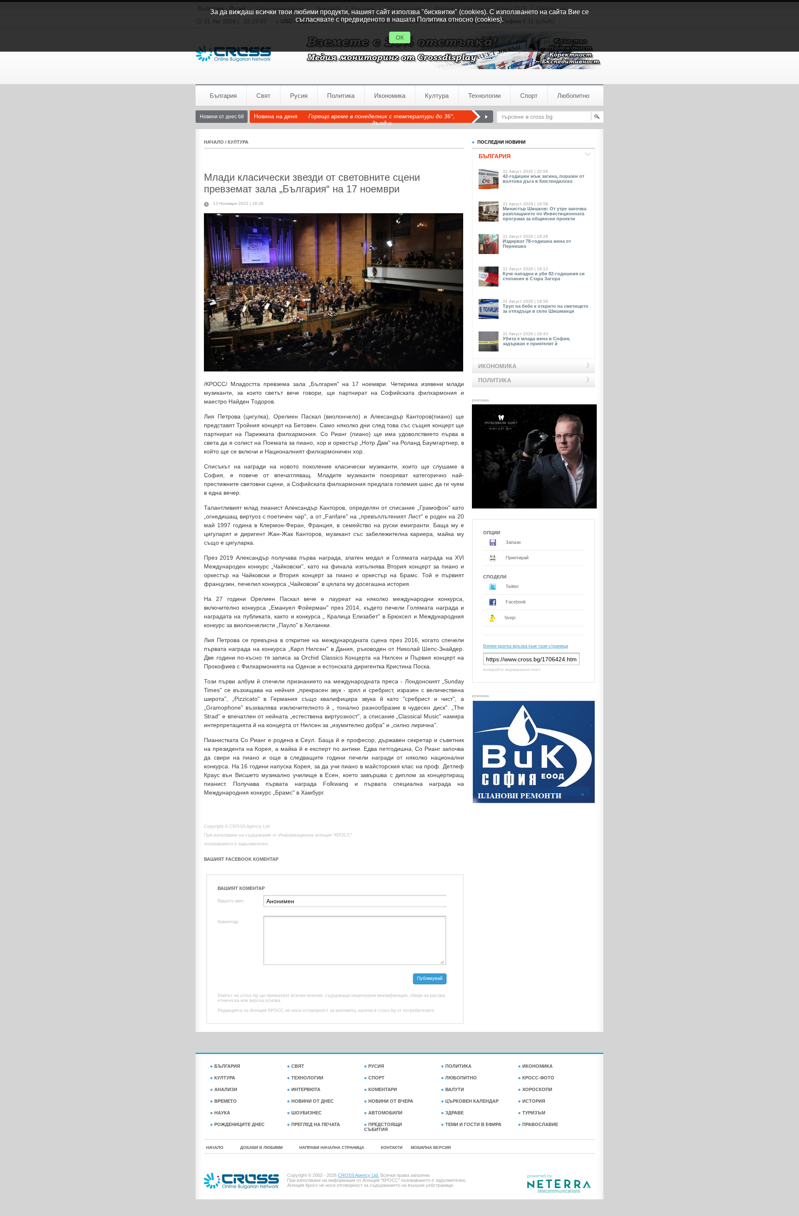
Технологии (484, 95)
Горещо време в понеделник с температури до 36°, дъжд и (381, 119)
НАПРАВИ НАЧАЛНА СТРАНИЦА (331, 1147)
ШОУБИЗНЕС (306, 1112)
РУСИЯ (376, 1066)
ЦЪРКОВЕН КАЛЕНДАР (472, 1101)
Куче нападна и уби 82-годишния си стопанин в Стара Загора (544, 276)
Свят (263, 95)
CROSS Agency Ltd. (358, 1175)
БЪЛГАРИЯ (227, 1066)
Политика (341, 95)
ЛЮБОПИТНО (461, 1077)
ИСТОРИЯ (533, 1101)
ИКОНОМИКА (537, 1066)
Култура (437, 95)
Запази (512, 542)
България (223, 95)
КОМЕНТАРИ (382, 1089)
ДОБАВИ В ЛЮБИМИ (261, 1147)
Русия (299, 95)
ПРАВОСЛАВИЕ (540, 1124)
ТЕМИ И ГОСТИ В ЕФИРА (473, 1124)
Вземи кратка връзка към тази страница (525, 645)
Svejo (509, 617)
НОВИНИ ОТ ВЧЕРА (390, 1101)
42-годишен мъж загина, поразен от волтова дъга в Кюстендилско (543, 179)
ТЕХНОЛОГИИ (307, 1077)
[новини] (233, 53)
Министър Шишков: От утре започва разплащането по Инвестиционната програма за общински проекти (544, 213)
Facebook (515, 601)
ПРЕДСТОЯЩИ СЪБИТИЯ (383, 1127)
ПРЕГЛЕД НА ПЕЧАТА (315, 1124)
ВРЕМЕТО (225, 1101)
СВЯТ (297, 1066)
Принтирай (516, 557)
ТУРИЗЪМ (533, 1112)
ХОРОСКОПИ (537, 1089)
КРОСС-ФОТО (538, 1077)
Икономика (389, 95)
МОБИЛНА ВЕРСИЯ (431, 1147)
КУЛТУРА (238, 142)
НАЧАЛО (214, 142)
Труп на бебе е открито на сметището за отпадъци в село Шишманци (545, 309)
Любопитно (573, 95)
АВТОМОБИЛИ (385, 1112)
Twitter (511, 586)
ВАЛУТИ (454, 1089)
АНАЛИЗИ (225, 1089)
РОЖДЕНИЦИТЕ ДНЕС (239, 1124)
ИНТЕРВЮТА (305, 1089)
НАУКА (222, 1112)
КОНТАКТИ (391, 1147)
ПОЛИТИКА (458, 1066)
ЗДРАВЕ (454, 1112)
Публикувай (429, 978)
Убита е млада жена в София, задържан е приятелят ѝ (536, 341)
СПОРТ (376, 1077)
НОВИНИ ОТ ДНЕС (312, 1101)
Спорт (529, 95)
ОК (400, 37)
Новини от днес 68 (222, 117)
